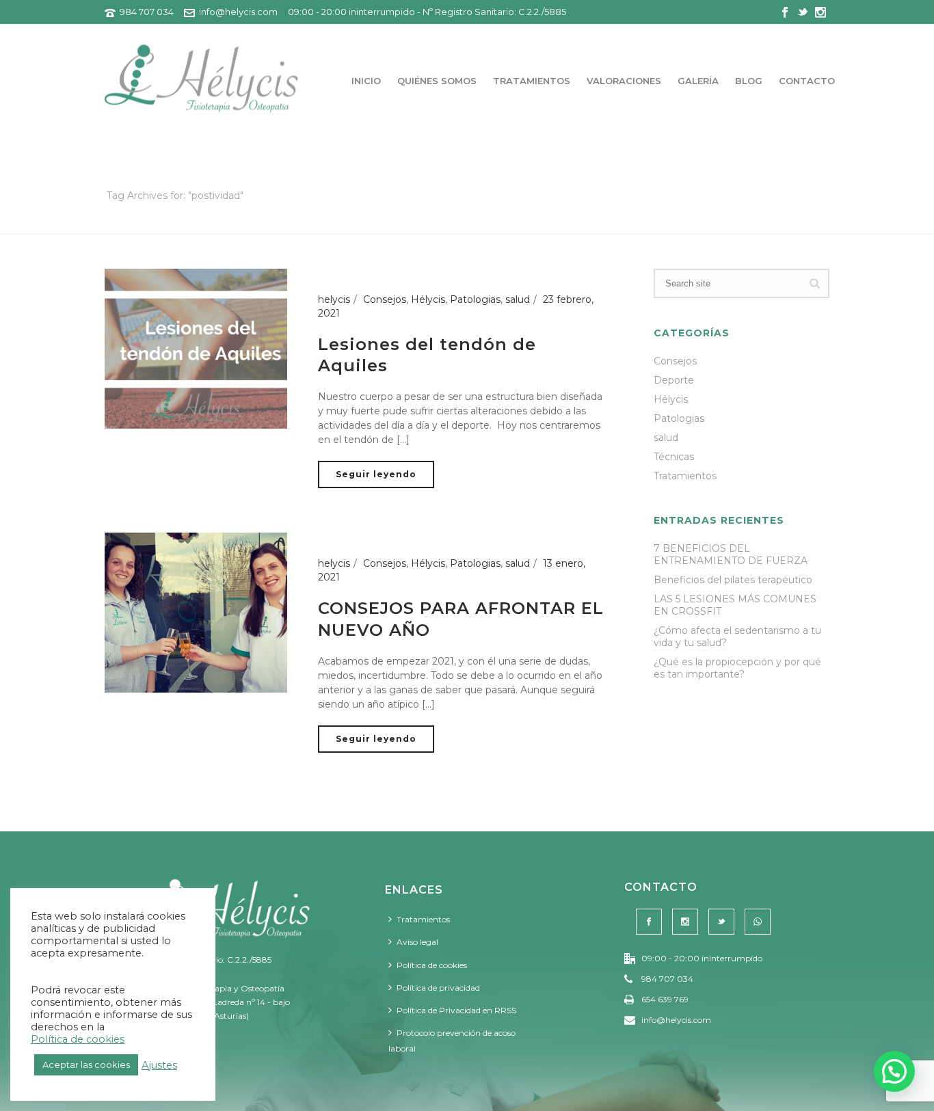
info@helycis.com (238, 11)
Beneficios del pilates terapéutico (733, 580)
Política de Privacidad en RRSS (456, 1010)
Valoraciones (624, 80)
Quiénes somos (437, 80)
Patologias (475, 299)
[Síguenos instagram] (685, 922)
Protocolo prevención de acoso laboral (452, 1041)
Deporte (674, 380)
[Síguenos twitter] (721, 922)
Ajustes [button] (159, 1065)
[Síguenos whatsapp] (758, 922)
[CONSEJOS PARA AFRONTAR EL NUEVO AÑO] (196, 612)
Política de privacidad (438, 987)
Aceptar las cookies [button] (86, 1064)
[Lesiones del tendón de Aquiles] (196, 348)
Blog (748, 80)
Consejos (384, 299)
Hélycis (428, 299)
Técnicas (674, 457)
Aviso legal (417, 942)
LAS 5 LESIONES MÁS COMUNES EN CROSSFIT (735, 605)
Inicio (366, 80)
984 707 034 (147, 11)
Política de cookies (432, 965)
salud (517, 299)
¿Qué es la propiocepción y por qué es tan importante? (737, 668)
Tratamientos (531, 80)
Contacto (807, 80)
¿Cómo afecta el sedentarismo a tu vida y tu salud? (737, 636)
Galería (698, 80)
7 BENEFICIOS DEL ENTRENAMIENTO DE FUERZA (731, 554)
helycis (334, 299)
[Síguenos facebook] (649, 922)
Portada (733, 221)
